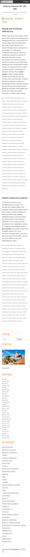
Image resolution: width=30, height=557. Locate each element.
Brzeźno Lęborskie (9, 453)
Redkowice (6, 517)
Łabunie (5, 474)
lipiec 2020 (5, 400)
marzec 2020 (5, 408)
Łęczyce (5, 488)
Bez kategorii (7, 447)
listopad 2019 (5, 417)
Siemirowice (7, 531)
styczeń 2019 (5, 423)
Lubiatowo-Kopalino (10, 493)
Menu (27, 1)
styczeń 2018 (5, 435)
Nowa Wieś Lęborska (10, 504)
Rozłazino (19, 245)
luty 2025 (4, 379)
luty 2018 (4, 433)
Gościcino (6, 463)
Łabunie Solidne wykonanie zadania (11, 272)
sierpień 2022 (5, 381)
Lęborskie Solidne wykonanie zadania (16, 278)
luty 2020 (4, 410)
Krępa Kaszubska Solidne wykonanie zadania (13, 269)
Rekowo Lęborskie (9, 520)
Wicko (4, 536)
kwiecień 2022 (6, 389)
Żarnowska (6, 539)
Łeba (23, 98)
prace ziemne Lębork (10, 515)
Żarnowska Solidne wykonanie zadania (17, 318)
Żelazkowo (11, 248)
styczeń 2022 (5, 396)
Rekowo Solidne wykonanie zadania (16, 306)
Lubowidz (6, 496)
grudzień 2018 (6, 425)
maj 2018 (4, 429)
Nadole (5, 498)
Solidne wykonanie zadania (14, 198)
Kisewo (5, 466)
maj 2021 (4, 398)
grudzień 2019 (6, 415)
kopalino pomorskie (10, 469)
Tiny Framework (14, 549)
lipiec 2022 (5, 383)
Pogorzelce (7, 509)
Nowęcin (5, 507)
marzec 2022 (5, 392)
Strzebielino (5, 248)
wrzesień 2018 (6, 427)
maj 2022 (4, 387)
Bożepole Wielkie (17, 98)
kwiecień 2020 (6, 406)
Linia (4, 490)
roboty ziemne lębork (11, 523)
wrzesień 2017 (6, 438)
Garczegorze (7, 461)
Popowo (5, 512)
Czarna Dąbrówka (9, 458)
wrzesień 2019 (6, 421)
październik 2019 (6, 419)
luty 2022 (4, 394)
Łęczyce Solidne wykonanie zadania (11, 281)
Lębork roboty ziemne (11, 485)
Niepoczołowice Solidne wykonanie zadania (13, 291)
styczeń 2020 (5, 412)
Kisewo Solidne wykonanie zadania (16, 266)
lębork (5, 482)
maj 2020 (4, 404)
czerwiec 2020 (6, 402)
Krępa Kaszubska (8, 472)
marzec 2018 (5, 431)
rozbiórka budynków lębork (14, 525)
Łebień (4, 101)
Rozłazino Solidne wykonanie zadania (11, 309)
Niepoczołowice (8, 501)
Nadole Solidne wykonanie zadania (16, 288)
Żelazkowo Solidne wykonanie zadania (12, 321)
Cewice (14, 245)
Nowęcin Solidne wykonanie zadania (11, 297)
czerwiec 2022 (6, 385)
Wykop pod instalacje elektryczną (12, 30)
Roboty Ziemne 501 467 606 (15, 7)
